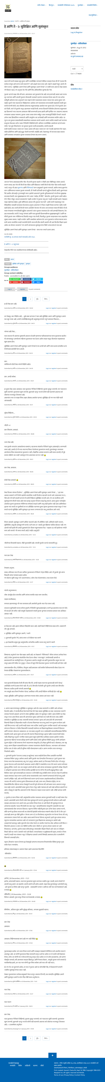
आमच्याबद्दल (79, 1067)
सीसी (42, 1065)
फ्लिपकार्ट (30, 187)
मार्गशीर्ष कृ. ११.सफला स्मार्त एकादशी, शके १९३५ (19, 237)
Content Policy (80, 1075)
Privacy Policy (69, 1075)
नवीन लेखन (41, 5)
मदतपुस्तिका (93, 15)
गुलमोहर (80, 5)
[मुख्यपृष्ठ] (8, 7)
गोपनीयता (71, 1067)
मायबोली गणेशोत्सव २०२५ (66, 5)
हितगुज (51, 5)
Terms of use (58, 1075)
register (22, 289)
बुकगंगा (20, 187)
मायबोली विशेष (92, 5)
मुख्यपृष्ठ (12, 21)
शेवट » (46, 299)
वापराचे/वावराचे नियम (60, 1067)
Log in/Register (77, 32)
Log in (10, 289)
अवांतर (12, 259)
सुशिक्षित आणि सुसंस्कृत (18, 264)
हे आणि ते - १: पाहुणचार (11, 244)
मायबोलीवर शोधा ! (76, 89)
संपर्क (85, 1067)
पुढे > (37, 299)
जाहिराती (27, 1065)
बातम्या (35, 1065)
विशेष (20, 1065)
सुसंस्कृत (28, 264)
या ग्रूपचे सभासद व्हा (77, 56)
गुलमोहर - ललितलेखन (11, 270)
